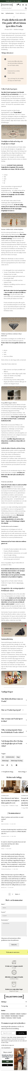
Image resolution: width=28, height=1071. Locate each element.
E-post (3, 912)
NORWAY (23, 1013)
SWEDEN (18, 1013)
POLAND (19, 1018)
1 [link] (9, 894)
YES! (7, 1061)
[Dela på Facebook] (7, 765)
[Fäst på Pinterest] (16, 765)
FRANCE (3, 1018)
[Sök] (26, 8)
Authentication (10, 13)
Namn (3, 904)
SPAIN (14, 1018)
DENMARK (12, 1013)
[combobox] (14, 8)
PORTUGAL (9, 1018)
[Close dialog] (26, 1049)
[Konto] (20, 5)
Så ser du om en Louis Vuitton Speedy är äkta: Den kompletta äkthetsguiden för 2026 (10, 800)
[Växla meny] (26, 5)
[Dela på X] (12, 765)
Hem (2, 13)
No (7, 1065)
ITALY (2, 1016)
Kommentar (5, 920)
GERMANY (7, 1016)
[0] (17, 5)
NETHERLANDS (14, 1016)
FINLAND (21, 1016)
